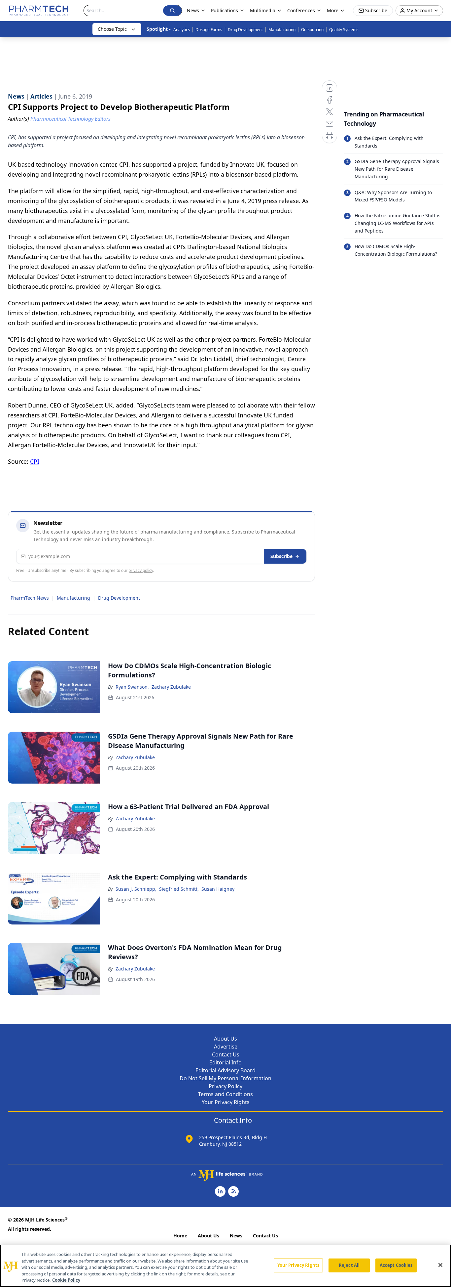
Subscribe (281, 556)
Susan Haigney (217, 889)
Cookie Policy (66, 1280)
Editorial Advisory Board (225, 1070)
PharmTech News (30, 598)
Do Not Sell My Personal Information (225, 1078)
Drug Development (245, 29)
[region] (225, 1266)
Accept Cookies (396, 1265)
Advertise (225, 1046)
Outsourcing (312, 29)
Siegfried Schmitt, (179, 889)
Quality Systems (344, 29)
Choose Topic (112, 29)
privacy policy (140, 570)
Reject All (349, 1265)
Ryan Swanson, (132, 687)
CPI (34, 461)
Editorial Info (225, 1062)
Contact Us (225, 1054)
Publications (224, 10)
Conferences (301, 10)
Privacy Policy (225, 1086)
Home (180, 1235)
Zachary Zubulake (171, 687)
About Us (225, 1038)
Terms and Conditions (225, 1094)
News (236, 1235)
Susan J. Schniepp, (136, 889)
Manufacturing (281, 29)
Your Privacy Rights (226, 1102)
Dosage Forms (208, 29)
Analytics (181, 29)
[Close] (440, 1265)
